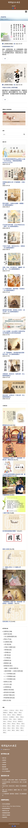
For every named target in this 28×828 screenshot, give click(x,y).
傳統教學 (5, 712)
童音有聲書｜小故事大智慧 (12, 671)
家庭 (14, 719)
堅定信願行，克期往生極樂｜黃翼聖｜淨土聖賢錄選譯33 (14, 779)
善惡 (9, 714)
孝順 (21, 717)
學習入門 (6, 639)
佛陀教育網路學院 (6, 808)
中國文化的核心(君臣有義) (10, 88)
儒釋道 (11, 712)
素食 (9, 728)
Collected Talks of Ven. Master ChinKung (11, 806)
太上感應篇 (11, 717)
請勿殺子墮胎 (8, 695)
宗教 (10, 719)
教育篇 (11, 44)
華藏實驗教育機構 (6, 812)
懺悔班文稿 (7, 690)
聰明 (17, 728)
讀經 (17, 730)
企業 (17, 710)
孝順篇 (7, 652)
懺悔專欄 (4, 766)
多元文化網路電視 (6, 771)
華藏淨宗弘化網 (5, 810)
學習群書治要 (8, 698)
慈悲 (9, 723)
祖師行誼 (6, 634)
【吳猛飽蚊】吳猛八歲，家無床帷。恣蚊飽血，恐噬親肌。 (14, 602)
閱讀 (4, 732)
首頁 (2, 19)
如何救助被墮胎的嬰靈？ (10, 531)
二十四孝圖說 (9, 674)
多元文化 (6, 684)
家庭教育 (20, 719)
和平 (4, 714)
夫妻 (17, 717)
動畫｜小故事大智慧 (10, 668)
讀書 (13, 730)
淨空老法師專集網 (6, 804)
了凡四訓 (5, 710)
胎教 (22, 728)
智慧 (22, 723)
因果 (13, 714)
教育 (18, 723)
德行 (14, 721)
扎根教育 (6, 642)
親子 (4, 730)
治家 (17, 725)
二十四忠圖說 (9, 679)
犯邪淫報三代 (6, 621)
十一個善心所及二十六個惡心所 (12, 567)
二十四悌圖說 (9, 676)
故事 (13, 723)
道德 (22, 730)
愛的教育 (20, 721)
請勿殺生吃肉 (8, 692)
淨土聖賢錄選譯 (9, 636)
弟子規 (9, 721)
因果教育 (6, 660)
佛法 (21, 710)
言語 (9, 730)
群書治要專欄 (5, 769)
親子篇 (7, 655)
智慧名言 (6, 682)
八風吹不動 (6, 513)
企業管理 (6, 44)
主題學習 (5, 631)
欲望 (9, 725)
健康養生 (6, 663)
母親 (13, 725)
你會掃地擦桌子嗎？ (8, 47)
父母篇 (7, 658)
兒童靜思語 (6, 495)
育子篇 (7, 644)
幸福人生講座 (9, 647)
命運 (20, 712)
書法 (4, 725)
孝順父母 (5, 719)
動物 (15, 712)
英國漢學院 (4, 817)
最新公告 (5, 700)
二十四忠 (11, 710)
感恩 (4, 723)
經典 (13, 728)
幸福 (4, 721)
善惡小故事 (6, 549)
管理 (4, 728)
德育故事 (6, 666)
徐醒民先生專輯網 (6, 815)
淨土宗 (22, 725)
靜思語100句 (6, 425)
